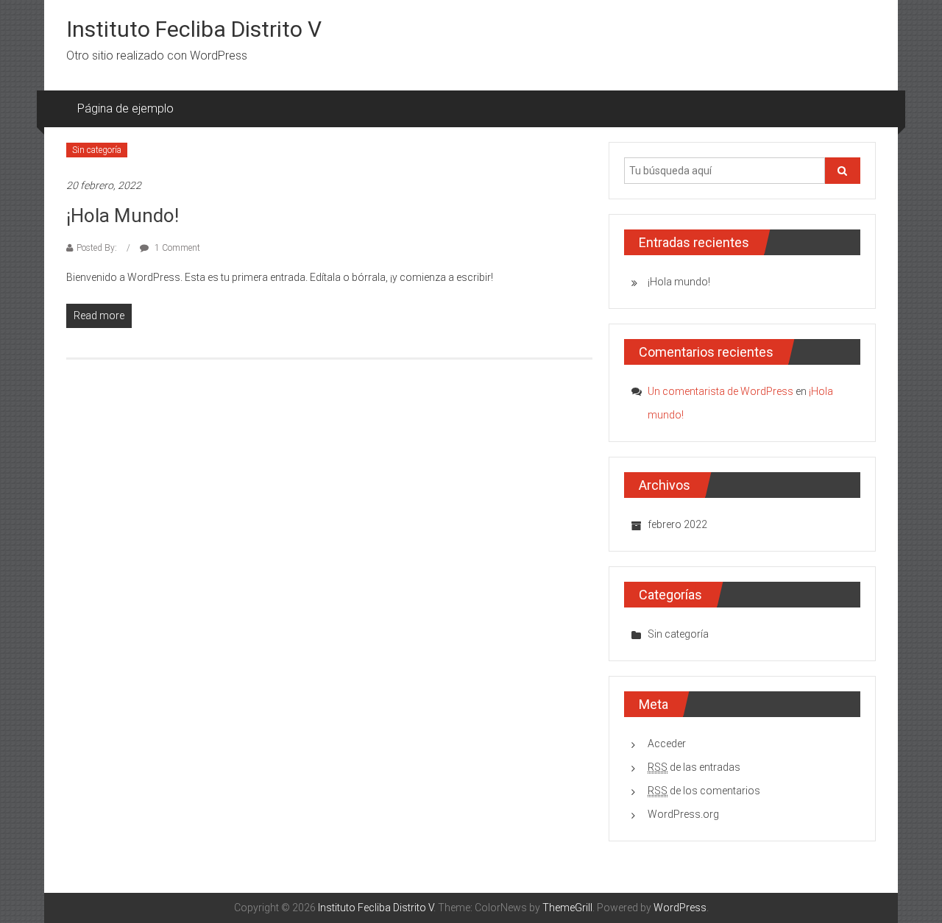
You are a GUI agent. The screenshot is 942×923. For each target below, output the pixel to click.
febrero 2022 (677, 524)
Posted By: (98, 248)
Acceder (667, 743)
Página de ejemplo (125, 108)
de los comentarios (704, 791)
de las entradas (694, 767)
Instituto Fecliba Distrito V (194, 29)
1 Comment (176, 248)
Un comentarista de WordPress (720, 391)
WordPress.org (683, 814)
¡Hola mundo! (122, 215)
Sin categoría (96, 150)
